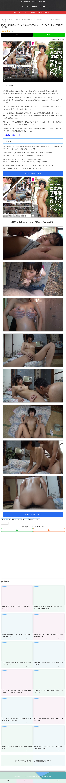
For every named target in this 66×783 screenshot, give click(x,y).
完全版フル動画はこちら (33, 173)
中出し (4, 519)
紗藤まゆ (38, 519)
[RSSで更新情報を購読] (49, 530)
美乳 (10, 519)
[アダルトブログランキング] (4, 523)
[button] (61, 427)
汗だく (31, 519)
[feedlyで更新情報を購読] (17, 530)
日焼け (26, 519)
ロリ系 (20, 519)
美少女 (14, 519)
